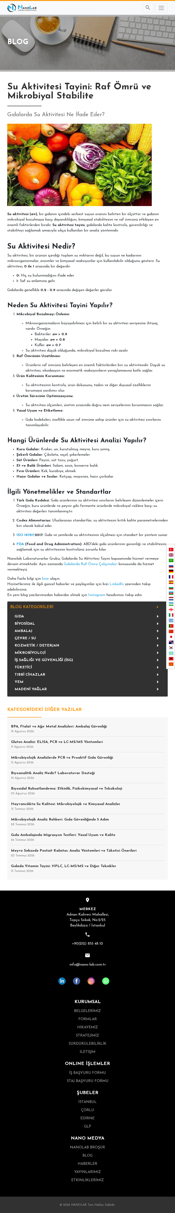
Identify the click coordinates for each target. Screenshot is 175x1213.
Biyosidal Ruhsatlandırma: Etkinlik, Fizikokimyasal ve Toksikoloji (66, 791)
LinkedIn (117, 584)
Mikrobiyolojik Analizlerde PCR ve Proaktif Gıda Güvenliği (62, 760)
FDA (20, 544)
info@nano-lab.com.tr (87, 964)
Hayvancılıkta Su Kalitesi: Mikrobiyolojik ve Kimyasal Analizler (65, 806)
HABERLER (87, 1164)
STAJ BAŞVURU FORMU (87, 1081)
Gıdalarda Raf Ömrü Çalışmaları (90, 564)
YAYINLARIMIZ (87, 1172)
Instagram (96, 595)
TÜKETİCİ (23, 667)
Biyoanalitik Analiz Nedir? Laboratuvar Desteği (53, 775)
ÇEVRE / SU (25, 638)
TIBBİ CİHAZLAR (30, 675)
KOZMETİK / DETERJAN (37, 645)
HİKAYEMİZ (87, 1027)
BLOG (87, 1156)
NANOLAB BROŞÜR (87, 1147)
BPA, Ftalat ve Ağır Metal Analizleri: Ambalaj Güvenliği (59, 729)
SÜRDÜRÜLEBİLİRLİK (87, 1044)
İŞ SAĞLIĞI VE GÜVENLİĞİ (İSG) (44, 660)
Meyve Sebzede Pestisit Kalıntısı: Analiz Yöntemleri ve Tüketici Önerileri (73, 853)
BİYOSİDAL (25, 624)
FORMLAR (87, 1019)
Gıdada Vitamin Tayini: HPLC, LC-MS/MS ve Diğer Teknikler (63, 868)
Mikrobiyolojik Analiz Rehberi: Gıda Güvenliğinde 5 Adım (60, 822)
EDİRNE (87, 1118)
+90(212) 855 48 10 (87, 944)
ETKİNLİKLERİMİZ (87, 1180)
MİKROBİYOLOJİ (30, 653)
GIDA (19, 616)
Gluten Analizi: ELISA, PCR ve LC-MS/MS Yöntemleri (57, 744)
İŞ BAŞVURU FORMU (87, 1073)
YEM (19, 682)
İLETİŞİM (87, 1052)
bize (45, 579)
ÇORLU (87, 1110)
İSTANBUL (87, 1102)
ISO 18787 (25, 535)
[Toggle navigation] (161, 8)
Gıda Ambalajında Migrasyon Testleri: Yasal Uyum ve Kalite (63, 837)
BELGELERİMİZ (87, 1011)
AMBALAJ (23, 631)
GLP (87, 1126)
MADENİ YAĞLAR (31, 689)
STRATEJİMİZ (87, 1035)
